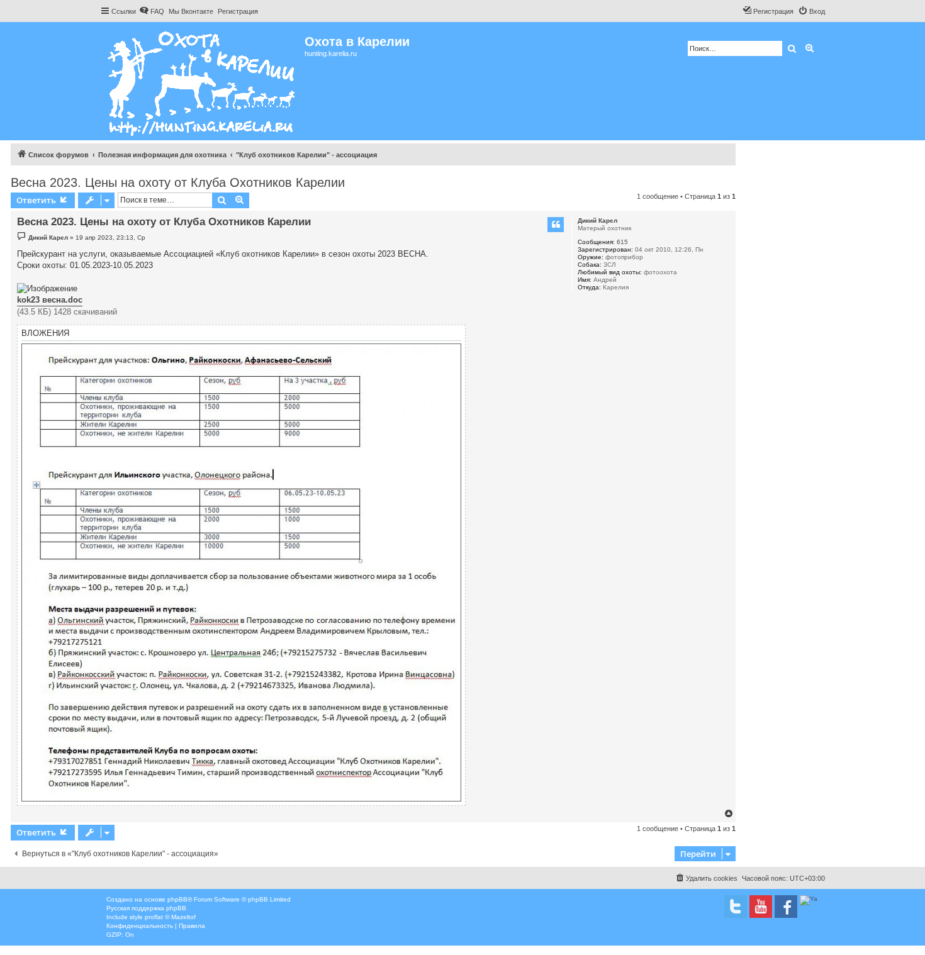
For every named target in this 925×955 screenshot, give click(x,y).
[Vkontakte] (735, 906)
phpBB (177, 899)
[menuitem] (151, 11)
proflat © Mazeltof (170, 916)
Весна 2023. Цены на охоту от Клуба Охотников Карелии (178, 182)
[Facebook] (786, 906)
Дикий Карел (597, 220)
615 (622, 241)
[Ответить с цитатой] (555, 224)
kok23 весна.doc (49, 299)
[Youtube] (760, 906)
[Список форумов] (202, 81)
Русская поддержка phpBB (146, 908)
